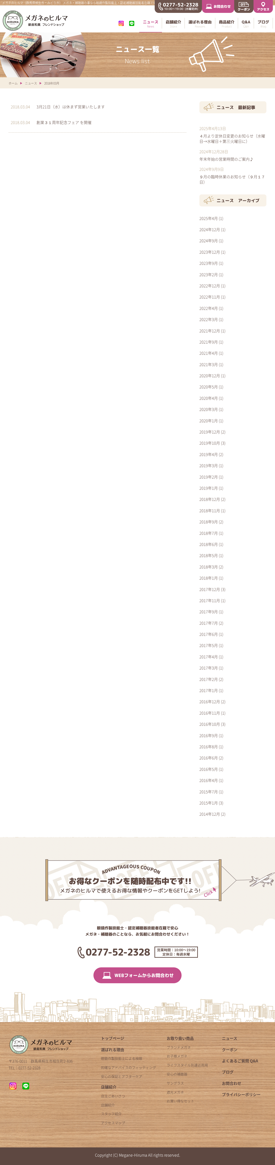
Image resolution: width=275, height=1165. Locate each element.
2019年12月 (209, 432)
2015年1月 (208, 803)
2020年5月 (208, 387)
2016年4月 (208, 780)
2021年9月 (208, 342)
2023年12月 (209, 252)
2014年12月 (209, 814)
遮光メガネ (175, 1092)
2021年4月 (208, 353)
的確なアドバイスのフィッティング (128, 1067)
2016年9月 (208, 735)
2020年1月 (208, 421)
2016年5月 (208, 769)
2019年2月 (208, 477)
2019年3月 (208, 465)
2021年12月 (209, 331)
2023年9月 (208, 263)
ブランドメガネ (179, 1047)
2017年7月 (208, 623)
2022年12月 (209, 286)
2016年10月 (209, 724)
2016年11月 (209, 713)
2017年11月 (209, 600)
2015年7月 (208, 792)
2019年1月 (208, 488)
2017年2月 (208, 679)
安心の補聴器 (177, 1074)
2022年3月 (208, 319)
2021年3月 (208, 364)
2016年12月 (209, 701)
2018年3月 (208, 567)
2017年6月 (208, 634)
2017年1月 (208, 690)
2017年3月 (208, 668)
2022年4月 (208, 308)
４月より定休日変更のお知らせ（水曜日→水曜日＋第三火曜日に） (232, 138)
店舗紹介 (108, 1087)
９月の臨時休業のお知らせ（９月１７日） (232, 179)
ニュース (31, 83)
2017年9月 (208, 612)
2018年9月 (208, 522)
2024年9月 (208, 241)
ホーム (13, 83)
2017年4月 (208, 657)
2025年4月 (208, 218)
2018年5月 (208, 555)
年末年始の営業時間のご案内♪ (226, 159)
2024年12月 (209, 229)
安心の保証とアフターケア (121, 1076)
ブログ (228, 1072)
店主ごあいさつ (113, 1095)
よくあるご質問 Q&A (240, 1061)
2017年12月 (209, 589)
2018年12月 (209, 499)
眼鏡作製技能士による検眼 (121, 1058)
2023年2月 (208, 274)
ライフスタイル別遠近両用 (187, 1065)
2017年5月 (208, 645)
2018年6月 (208, 544)
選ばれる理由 (112, 1050)
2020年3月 (208, 409)
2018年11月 (209, 511)
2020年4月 (208, 398)
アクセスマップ (113, 1122)
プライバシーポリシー (241, 1094)
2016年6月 (208, 758)
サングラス (175, 1083)
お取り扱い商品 (180, 1038)
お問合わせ (231, 1083)
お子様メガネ (177, 1056)
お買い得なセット (180, 1100)
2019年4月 (208, 454)
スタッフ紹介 (111, 1113)
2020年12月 (209, 376)
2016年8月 (208, 747)
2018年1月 (208, 578)
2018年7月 (208, 533)
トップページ (112, 1038)
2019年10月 (209, 443)
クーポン (229, 1050)
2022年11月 (209, 297)
